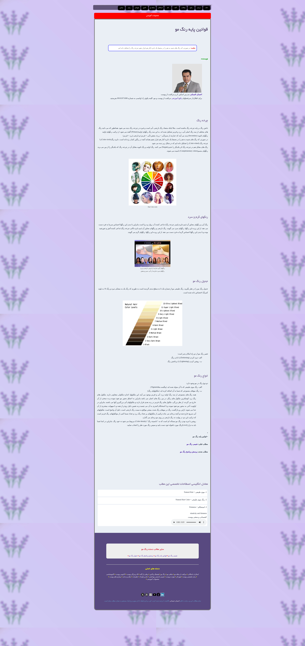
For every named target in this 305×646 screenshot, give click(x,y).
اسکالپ (160, 7)
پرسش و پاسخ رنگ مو (188, 452)
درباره (199, 7)
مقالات (183, 7)
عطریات (135, 577)
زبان (129, 7)
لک (168, 7)
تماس (121, 7)
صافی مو (170, 574)
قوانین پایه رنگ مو (161, 556)
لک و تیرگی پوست (132, 574)
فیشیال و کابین (154, 574)
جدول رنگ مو (133, 556)
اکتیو (144, 7)
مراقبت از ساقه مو (180, 574)
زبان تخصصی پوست (189, 577)
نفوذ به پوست (170, 577)
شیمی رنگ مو (192, 444)
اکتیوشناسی (110, 574)
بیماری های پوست (115, 577)
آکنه (175, 7)
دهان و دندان (127, 577)
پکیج (191, 7)
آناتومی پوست (120, 574)
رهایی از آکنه (144, 574)
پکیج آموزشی (176, 98)
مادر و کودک (143, 577)
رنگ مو (163, 574)
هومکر (137, 7)
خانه (206, 7)
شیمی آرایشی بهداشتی (156, 577)
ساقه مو (152, 7)
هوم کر (178, 577)
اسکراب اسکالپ (193, 574)
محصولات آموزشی (152, 16)
